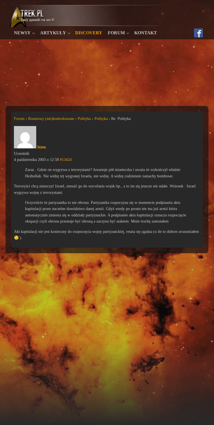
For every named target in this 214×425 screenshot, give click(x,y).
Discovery (88, 32)
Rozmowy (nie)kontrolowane (51, 119)
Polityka (84, 119)
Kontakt (145, 32)
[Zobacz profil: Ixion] (25, 147)
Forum (116, 32)
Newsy (22, 32)
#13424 (66, 160)
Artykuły (53, 32)
